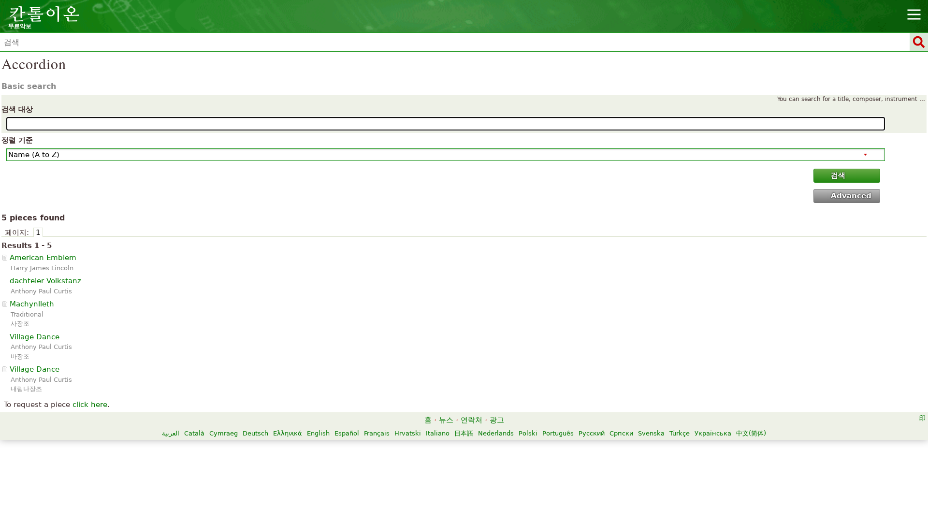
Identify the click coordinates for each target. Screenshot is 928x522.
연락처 (471, 420)
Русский (592, 433)
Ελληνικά (287, 433)
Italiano (438, 433)
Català (194, 433)
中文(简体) (751, 433)
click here (89, 404)
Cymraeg (223, 433)
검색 (838, 175)
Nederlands (496, 433)
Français (377, 433)
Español (346, 433)
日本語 (463, 433)
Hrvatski (407, 433)
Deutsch (255, 433)
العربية (170, 433)
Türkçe (679, 433)
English (318, 433)
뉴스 (446, 420)
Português (558, 433)
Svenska (651, 433)
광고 (497, 420)
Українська (713, 433)
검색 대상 (17, 109)
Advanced (851, 195)
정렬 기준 (17, 140)
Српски (621, 433)
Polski (528, 433)
